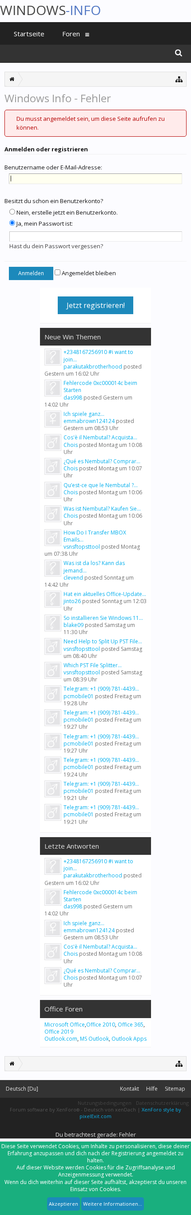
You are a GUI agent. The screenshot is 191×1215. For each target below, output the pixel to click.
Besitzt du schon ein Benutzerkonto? (53, 201)
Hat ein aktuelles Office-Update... (105, 594)
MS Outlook (94, 1038)
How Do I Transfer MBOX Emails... (95, 536)
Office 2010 (100, 1024)
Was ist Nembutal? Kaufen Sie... (102, 508)
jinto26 (72, 601)
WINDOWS (50, 10)
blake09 (74, 625)
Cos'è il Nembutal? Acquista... (100, 437)
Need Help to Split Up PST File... (103, 641)
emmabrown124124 (89, 421)
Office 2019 (58, 1031)
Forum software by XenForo (45, 1109)
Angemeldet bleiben (88, 273)
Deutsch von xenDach (110, 1109)
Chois (71, 445)
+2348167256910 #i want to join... (98, 355)
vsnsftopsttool (82, 546)
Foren (71, 33)
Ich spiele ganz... (84, 414)
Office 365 (130, 1024)
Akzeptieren (63, 1203)
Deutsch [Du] (22, 1088)
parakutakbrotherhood (93, 366)
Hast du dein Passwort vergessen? (56, 246)
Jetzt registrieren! (96, 305)
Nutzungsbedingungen (104, 1103)
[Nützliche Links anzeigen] (179, 79)
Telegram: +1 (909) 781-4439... (101, 688)
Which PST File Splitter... (93, 665)
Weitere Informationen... (112, 1203)
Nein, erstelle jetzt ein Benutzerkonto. (66, 212)
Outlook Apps (129, 1038)
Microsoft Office (64, 1024)
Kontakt (129, 1088)
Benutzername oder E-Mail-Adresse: (53, 167)
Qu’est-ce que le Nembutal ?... (101, 485)
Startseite (29, 33)
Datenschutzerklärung (162, 1103)
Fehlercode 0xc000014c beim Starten (100, 386)
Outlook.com (60, 1038)
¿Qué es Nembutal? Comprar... (102, 461)
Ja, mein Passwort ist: (44, 223)
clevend (73, 577)
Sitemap (175, 1088)
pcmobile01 (79, 696)
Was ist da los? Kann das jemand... (94, 566)
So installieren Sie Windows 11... (103, 618)
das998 (73, 397)
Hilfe (152, 1088)
